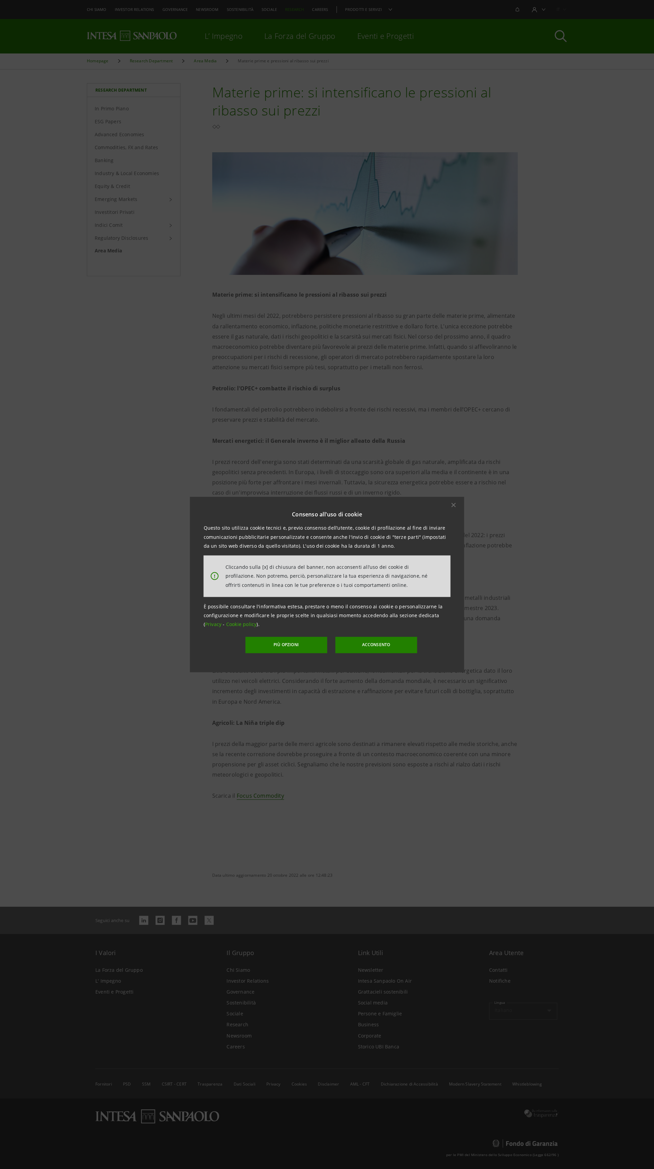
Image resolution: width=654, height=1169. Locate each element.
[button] (453, 505)
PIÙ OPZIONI (286, 645)
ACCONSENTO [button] (376, 645)
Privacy (214, 624)
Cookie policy (241, 624)
